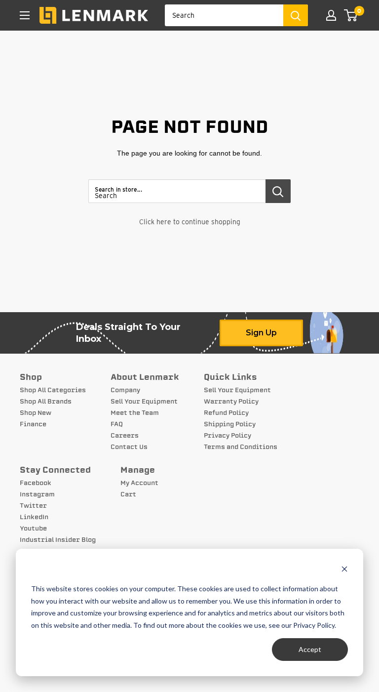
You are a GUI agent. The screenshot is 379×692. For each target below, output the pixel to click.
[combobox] (224, 15)
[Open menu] (25, 15)
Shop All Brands (46, 401)
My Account (139, 483)
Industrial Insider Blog (58, 539)
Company (125, 390)
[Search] (295, 15)
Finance (33, 424)
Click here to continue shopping (189, 222)
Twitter (33, 505)
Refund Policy (226, 412)
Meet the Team (135, 412)
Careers (125, 435)
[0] (351, 15)
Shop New (35, 412)
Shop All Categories (53, 390)
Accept (310, 649)
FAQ (117, 424)
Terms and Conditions (240, 447)
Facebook (35, 483)
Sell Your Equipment (144, 401)
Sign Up (261, 332)
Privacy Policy (227, 435)
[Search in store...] (278, 191)
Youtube (33, 528)
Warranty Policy (231, 401)
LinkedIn (34, 517)
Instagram (37, 494)
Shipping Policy (230, 424)
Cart (128, 494)
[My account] (331, 15)
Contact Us (129, 447)
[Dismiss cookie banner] (344, 570)
